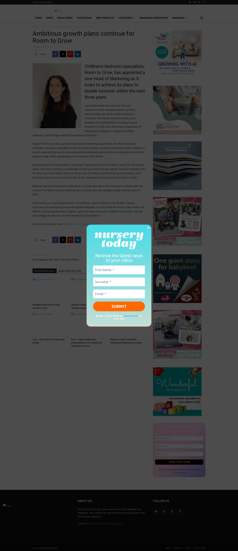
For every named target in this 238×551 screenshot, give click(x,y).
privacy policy (131, 315)
